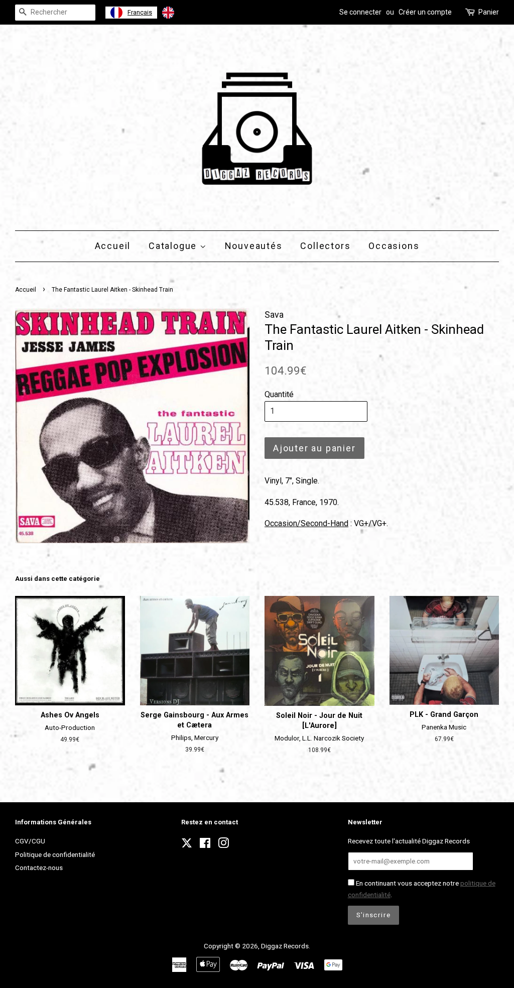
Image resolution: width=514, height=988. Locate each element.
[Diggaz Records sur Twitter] (186, 846)
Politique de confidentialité (55, 854)
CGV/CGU (30, 841)
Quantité (279, 394)
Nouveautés (254, 245)
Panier (488, 12)
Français (139, 12)
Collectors (325, 245)
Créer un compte (425, 12)
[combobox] (131, 13)
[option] (181, 13)
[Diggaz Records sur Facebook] (205, 845)
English (189, 12)
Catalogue (174, 245)
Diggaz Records (285, 946)
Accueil (113, 245)
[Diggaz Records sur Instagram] (223, 845)
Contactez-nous (39, 867)
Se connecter (360, 12)
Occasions (393, 245)
